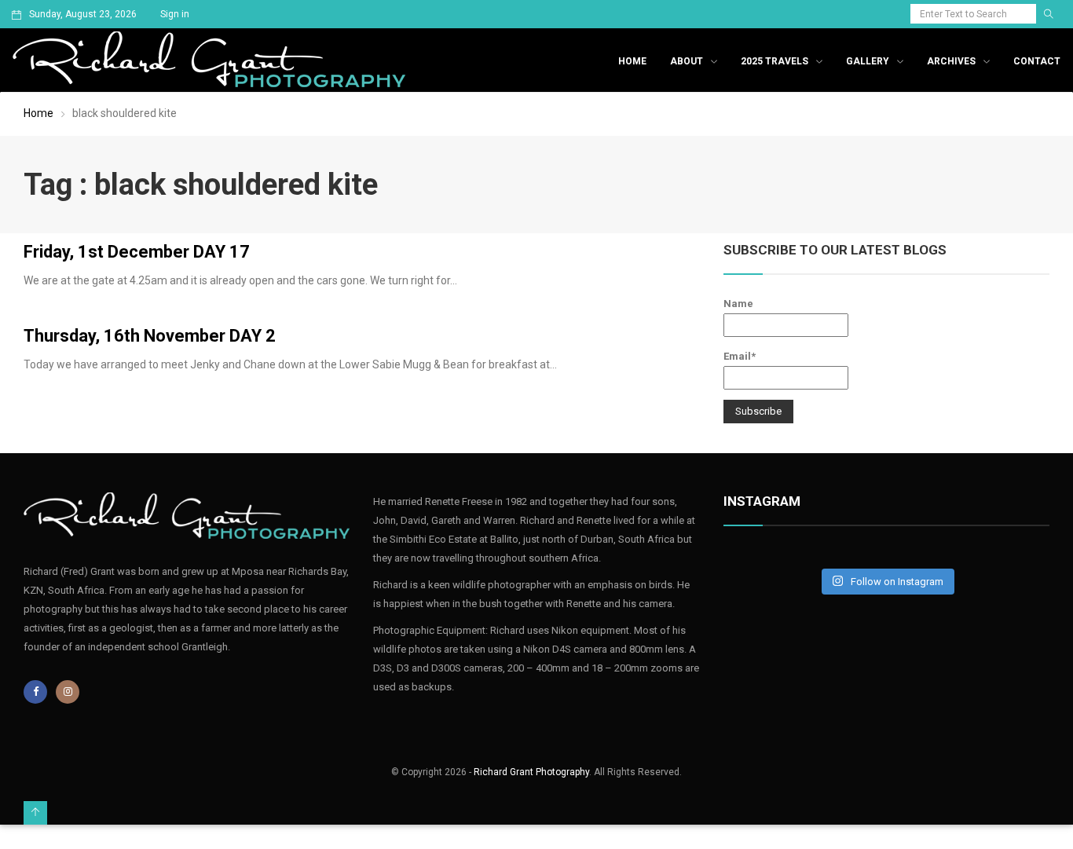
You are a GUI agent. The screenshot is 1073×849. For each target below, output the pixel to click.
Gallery (867, 61)
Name (738, 303)
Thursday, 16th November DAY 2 (150, 336)
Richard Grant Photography (531, 772)
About (686, 61)
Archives (951, 61)
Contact (1036, 61)
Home (632, 61)
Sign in (174, 14)
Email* (739, 356)
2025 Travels (774, 61)
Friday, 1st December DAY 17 (137, 252)
